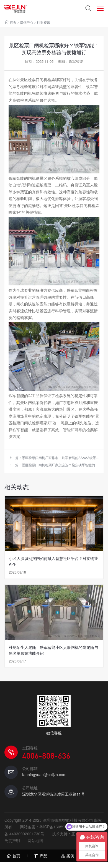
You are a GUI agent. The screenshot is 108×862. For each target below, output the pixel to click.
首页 (13, 22)
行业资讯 (43, 22)
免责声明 (12, 840)
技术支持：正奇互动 (69, 833)
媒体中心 (26, 22)
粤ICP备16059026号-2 (59, 826)
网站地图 (35, 840)
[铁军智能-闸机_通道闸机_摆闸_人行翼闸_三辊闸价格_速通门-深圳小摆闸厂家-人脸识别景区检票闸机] (15, 8)
